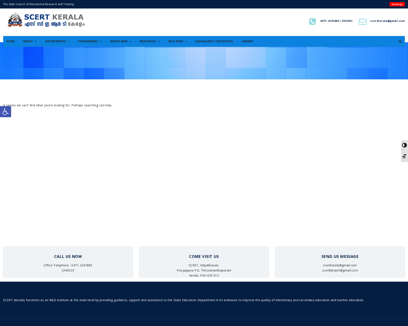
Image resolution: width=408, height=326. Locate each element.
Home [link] (10, 41)
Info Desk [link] (175, 41)
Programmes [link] (88, 41)
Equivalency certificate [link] (214, 41)
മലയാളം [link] (397, 4)
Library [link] (247, 41)
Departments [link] (55, 41)
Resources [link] (148, 41)
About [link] (28, 41)
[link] (5, 111)
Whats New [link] (119, 41)
